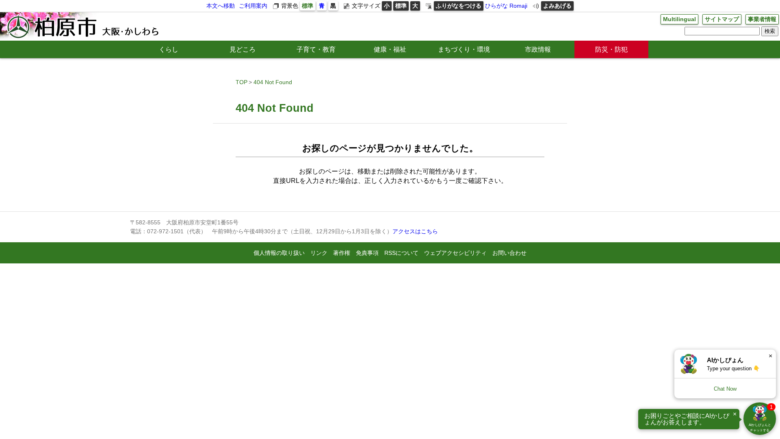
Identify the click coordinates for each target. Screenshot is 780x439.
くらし (168, 49)
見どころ (243, 49)
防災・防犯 (611, 49)
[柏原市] (82, 26)
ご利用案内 (253, 5)
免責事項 (367, 253)
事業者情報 (762, 19)
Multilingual (679, 19)
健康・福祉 (390, 49)
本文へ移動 (220, 5)
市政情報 (538, 49)
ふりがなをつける (458, 5)
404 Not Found (273, 82)
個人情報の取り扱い (279, 253)
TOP (241, 82)
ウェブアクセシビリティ (455, 253)
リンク (318, 253)
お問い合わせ (509, 253)
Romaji (518, 5)
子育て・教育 (316, 49)
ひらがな (496, 5)
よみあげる (557, 5)
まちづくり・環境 (464, 49)
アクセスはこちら (415, 231)
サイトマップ (722, 19)
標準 (307, 5)
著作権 (341, 253)
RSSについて (401, 253)
